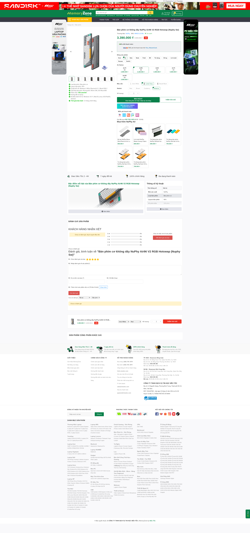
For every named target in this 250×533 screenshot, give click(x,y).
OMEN (87, 483)
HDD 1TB (170, 484)
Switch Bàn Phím (123, 438)
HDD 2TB (176, 484)
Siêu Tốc (152, 520)
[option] (91, 52)
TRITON (82, 448)
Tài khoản (167, 13)
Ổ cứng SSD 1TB (176, 464)
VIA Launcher (82, 92)
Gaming (76, 459)
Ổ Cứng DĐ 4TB (177, 430)
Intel (138, 426)
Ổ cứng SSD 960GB (166, 464)
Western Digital (164, 426)
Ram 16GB (152, 478)
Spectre (73, 483)
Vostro (69, 461)
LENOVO (99, 465)
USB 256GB (105, 498)
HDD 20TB (164, 490)
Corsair (125, 426)
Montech (155, 445)
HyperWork (125, 463)
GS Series (97, 430)
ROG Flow (81, 473)
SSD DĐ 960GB (165, 448)
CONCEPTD (75, 446)
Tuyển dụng (70, 374)
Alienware (80, 461)
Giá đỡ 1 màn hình (118, 475)
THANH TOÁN (104, 20)
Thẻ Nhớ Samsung (82, 491)
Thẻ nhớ (142, 15)
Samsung (116, 448)
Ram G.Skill (152, 482)
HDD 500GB (163, 484)
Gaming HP (71, 485)
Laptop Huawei (75, 432)
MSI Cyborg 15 (111, 15)
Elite (69, 483)
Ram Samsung (146, 484)
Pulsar (116, 428)
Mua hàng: (125, 361)
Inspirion (86, 459)
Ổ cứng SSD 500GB (166, 462)
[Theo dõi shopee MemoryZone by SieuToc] (165, 413)
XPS (85, 461)
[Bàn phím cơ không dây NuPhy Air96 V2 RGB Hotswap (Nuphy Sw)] (91, 52)
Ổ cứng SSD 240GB (166, 458)
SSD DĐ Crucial (164, 438)
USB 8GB (93, 496)
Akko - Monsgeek (118, 434)
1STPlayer (140, 445)
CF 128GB (76, 507)
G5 (73, 454)
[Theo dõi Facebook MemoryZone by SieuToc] (156, 413)
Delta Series (101, 426)
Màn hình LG (141, 473)
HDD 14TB (177, 488)
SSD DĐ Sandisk (169, 440)
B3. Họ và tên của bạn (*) (76, 278)
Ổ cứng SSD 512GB (177, 462)
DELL (94, 465)
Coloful (152, 438)
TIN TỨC (164, 20)
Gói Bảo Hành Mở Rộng (97, 457)
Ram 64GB (144, 480)
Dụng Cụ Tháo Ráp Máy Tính (148, 496)
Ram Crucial (145, 482)
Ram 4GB (139, 478)
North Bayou (126, 479)
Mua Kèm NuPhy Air (126, 121)
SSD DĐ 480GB (169, 446)
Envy (75, 481)
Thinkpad (104, 438)
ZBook (77, 483)
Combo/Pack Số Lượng (74, 509)
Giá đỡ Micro (117, 477)
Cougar (131, 463)
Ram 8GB (145, 478)
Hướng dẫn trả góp (96, 374)
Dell (124, 428)
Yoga (109, 438)
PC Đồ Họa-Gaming (104, 484)
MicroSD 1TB (71, 501)
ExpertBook (79, 475)
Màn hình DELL (150, 469)
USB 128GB (98, 498)
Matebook (93, 452)
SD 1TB (74, 505)
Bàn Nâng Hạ (124, 465)
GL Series (99, 428)
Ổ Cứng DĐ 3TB (167, 430)
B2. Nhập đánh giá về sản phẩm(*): (79, 263)
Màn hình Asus (141, 469)
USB (147, 15)
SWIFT (69, 446)
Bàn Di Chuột (129, 428)
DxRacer (129, 461)
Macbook (69, 426)
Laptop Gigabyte (84, 426)
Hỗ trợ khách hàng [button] (125, 358)
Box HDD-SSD (152, 490)
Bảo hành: (124, 365)
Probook (82, 483)
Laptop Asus (85, 428)
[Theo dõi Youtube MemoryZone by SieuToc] (173, 413)
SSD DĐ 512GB (178, 446)
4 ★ (108, 236)
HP (91, 465)
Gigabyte (151, 432)
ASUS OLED (119, 15)
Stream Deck (125, 493)
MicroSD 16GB (78, 495)
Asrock (108, 471)
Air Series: (120, 65)
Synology (162, 478)
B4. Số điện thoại (112, 278)
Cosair (139, 443)
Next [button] (112, 51)
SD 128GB (74, 503)
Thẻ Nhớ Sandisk (71, 491)
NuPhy (128, 33)
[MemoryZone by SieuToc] (79, 14)
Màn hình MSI (148, 473)
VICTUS (85, 481)
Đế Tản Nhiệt (107, 457)
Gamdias (144, 447)
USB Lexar (109, 492)
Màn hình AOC (155, 471)
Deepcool (149, 443)
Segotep (146, 445)
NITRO (69, 448)
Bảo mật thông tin (72, 371)
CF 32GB (85, 505)
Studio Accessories (119, 495)
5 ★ (108, 233)
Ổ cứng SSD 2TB (165, 466)
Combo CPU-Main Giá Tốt (98, 486)
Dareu (127, 436)
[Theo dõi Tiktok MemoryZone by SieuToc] (177, 413)
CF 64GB (70, 507)
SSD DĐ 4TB (166, 450)
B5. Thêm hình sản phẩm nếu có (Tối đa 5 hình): (87, 287)
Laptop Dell (71, 430)
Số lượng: (120, 93)
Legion (102, 440)
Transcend (172, 426)
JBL (121, 448)
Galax (139, 447)
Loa (150, 15)
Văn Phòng (70, 459)
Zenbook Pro (73, 469)
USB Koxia (94, 494)
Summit (93, 432)
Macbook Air (94, 446)
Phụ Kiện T (126, 448)
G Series (74, 461)
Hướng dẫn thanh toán (97, 371)
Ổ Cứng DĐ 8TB (165, 432)
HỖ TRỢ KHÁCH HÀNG (150, 20)
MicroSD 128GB (84, 497)
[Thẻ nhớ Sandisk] (125, 6)
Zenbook (73, 467)
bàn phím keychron (101, 15)
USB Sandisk (94, 492)
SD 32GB (84, 501)
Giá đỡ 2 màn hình (129, 475)
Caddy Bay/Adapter (142, 490)
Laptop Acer (77, 428)
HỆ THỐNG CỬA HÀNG (130, 20)
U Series (69, 454)
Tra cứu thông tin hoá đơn (124, 377)
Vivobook (73, 475)
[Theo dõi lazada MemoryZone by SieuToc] (161, 413)
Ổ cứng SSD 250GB (177, 458)
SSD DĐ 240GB (171, 444)
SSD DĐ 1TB (173, 448)
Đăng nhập (166, 14)
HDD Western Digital (172, 490)
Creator (98, 432)
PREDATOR (75, 448)
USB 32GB (106, 496)
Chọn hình (103, 287)
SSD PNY (171, 473)
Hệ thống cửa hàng (72, 365)
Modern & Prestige (106, 430)
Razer (120, 426)
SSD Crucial (164, 470)
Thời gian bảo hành (77, 101)
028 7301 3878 (129, 119)
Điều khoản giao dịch (73, 368)
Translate (180, 1)
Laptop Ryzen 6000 (77, 440)
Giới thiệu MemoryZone (74, 361)
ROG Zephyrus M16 (73, 473)
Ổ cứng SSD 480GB (177, 460)
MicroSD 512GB (81, 499)
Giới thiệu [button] (71, 358)
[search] (150, 12)
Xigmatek (144, 443)
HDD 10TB (164, 488)
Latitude (81, 459)
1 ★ (108, 245)
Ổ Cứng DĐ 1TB (169, 428)
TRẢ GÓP (115, 20)
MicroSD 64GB (75, 497)
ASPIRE (81, 446)
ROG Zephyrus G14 (83, 469)
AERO (79, 454)
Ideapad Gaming (95, 440)
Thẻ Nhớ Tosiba (72, 493)
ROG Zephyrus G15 (73, 471)
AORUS (84, 454)
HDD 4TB (165, 486)
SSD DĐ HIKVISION (171, 442)
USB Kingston (102, 492)
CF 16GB (79, 505)
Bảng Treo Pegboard (127, 477)
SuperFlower (141, 455)
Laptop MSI (76, 426)
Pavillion (80, 481)
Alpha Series (94, 426)
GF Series (93, 428)
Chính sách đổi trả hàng (97, 365)
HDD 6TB (171, 486)
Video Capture (117, 493)
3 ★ (108, 239)
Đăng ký (99, 414)
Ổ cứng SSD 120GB (165, 456)
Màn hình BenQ (146, 471)
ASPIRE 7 (86, 446)
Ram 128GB (151, 480)
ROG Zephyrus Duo (84, 471)
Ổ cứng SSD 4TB (175, 466)
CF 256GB (82, 507)
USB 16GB (100, 496)
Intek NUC (93, 471)
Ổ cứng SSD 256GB (166, 460)
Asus (150, 445)
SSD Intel (179, 468)
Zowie (120, 428)
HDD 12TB (170, 488)
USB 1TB (97, 500)
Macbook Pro (101, 446)
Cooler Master (118, 463)
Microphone (133, 493)
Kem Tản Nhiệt (147, 494)
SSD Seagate (171, 470)
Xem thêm (107, 211)
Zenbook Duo (79, 467)
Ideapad (93, 438)
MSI (105, 471)
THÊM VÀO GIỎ (171, 99)
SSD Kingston (172, 468)
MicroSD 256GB (72, 499)
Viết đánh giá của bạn (162, 237)
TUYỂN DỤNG (176, 20)
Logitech (116, 426)
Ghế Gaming (122, 467)
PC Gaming (127, 15)
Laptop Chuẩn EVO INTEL (74, 438)
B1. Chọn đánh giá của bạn (76, 259)
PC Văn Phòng (94, 484)
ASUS (98, 471)
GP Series (105, 428)
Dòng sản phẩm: (122, 55)
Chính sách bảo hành (97, 368)
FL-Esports (122, 436)
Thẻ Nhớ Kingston (82, 493)
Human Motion (118, 479)
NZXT (148, 447)
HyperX (130, 426)
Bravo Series (108, 426)
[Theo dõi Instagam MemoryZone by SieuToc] (169, 413)
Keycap (116, 438)
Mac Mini (93, 473)
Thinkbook (98, 438)
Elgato (125, 487)
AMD (141, 426)
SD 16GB (78, 501)
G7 (76, 454)
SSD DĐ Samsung (174, 438)
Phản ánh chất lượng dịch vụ (125, 380)
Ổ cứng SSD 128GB (177, 456)
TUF (68, 467)
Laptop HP (70, 428)
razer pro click (135, 15)
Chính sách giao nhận (97, 361)
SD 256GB (80, 503)
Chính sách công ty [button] (99, 358)
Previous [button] (71, 51)
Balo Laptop (94, 459)
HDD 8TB (177, 486)
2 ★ (108, 242)
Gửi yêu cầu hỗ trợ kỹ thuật (125, 374)
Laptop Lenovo (79, 430)
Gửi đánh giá (74, 293)
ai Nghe (131, 448)
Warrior (116, 461)
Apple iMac (106, 478)
